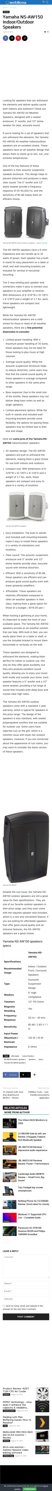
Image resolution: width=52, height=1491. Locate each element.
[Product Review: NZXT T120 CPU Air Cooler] (42, 1395)
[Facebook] (5, 38)
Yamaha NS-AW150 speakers (15, 1063)
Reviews (13, 7)
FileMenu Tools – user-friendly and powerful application (38, 1095)
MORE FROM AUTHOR (17, 1112)
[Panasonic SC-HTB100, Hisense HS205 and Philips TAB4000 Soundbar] (10, 1231)
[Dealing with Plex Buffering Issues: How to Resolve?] (42, 1423)
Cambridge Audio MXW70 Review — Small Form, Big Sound (31, 1177)
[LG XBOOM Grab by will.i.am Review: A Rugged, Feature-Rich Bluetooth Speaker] (10, 1137)
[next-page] (9, 1241)
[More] (34, 1075)
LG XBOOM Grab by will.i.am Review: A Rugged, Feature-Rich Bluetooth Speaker (32, 1136)
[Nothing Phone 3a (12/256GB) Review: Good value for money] (10, 1204)
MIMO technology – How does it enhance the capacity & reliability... (17, 1404)
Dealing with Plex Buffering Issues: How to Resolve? (17, 1419)
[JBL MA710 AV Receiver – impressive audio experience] (10, 1150)
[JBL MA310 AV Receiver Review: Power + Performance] (10, 1164)
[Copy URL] (24, 38)
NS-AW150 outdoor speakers (15, 1059)
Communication (9, 1411)
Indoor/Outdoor (28, 1056)
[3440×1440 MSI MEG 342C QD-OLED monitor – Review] (42, 1436)
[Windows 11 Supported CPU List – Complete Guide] (10, 1217)
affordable (15, 1056)
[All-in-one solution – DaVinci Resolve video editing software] (42, 1450)
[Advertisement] (26, 71)
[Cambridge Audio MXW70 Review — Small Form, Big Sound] (10, 1177)
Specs (41, 1059)
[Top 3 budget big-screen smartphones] (10, 1191)
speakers (32, 1059)
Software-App (8, 1456)
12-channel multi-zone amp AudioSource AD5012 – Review (13, 1095)
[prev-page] (4, 1241)
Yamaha (44, 243)
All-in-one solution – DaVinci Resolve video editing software (15, 1450)
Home (5, 7)
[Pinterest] (18, 38)
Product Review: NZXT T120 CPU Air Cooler (16, 1390)
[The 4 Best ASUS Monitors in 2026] (10, 1123)
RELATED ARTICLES (15, 1107)
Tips (5, 1426)
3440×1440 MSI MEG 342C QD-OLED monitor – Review (18, 1435)
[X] (12, 38)
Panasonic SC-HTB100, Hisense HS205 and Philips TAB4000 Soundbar (31, 1231)
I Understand (29, 1489)
